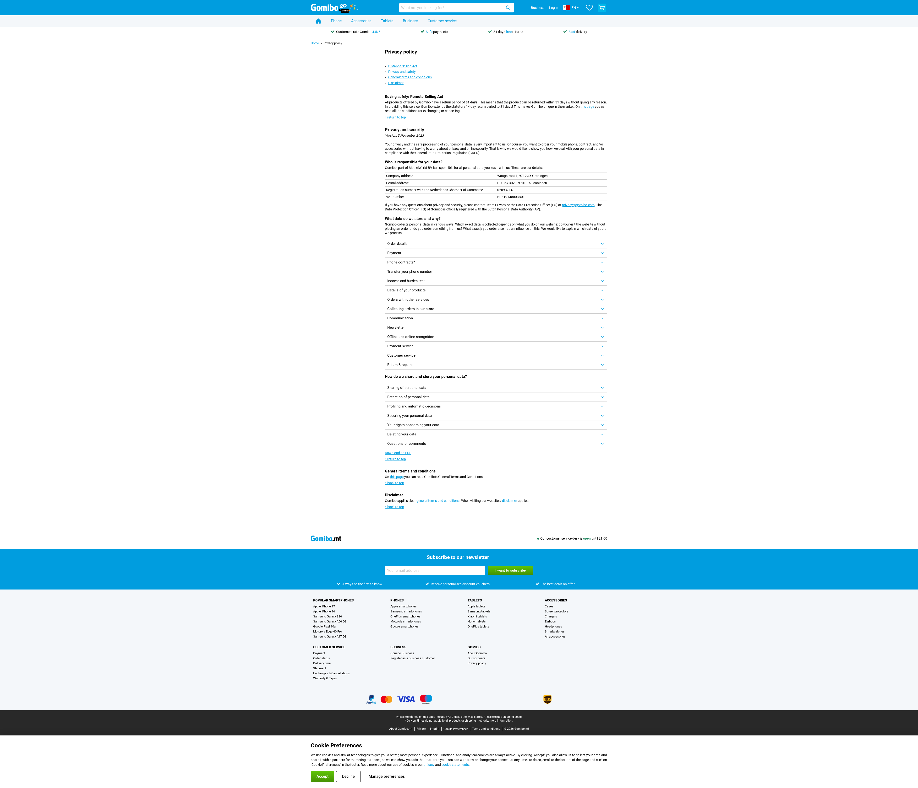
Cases (549, 606)
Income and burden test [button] (406, 281)
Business (410, 21)
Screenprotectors (556, 611)
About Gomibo (477, 653)
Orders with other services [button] (408, 299)
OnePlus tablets (478, 626)
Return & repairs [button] (400, 365)
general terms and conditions (437, 501)
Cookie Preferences (455, 729)
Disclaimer (396, 83)
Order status (321, 658)
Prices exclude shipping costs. (503, 716)
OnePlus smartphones (405, 616)
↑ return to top (395, 117)
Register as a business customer (412, 658)
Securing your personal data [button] (409, 415)
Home (315, 43)
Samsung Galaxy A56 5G (329, 621)
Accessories (361, 21)
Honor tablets (477, 621)
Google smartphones (404, 626)
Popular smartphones (333, 600)
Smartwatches (555, 631)
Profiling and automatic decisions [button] (414, 406)
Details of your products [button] (406, 290)
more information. (501, 720)
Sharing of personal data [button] (406, 388)
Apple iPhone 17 (324, 606)
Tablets (387, 21)
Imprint (434, 728)
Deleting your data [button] (401, 434)
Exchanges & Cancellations (331, 673)
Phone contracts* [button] (401, 262)
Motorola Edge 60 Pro (327, 631)
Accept (322, 776)
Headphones (553, 626)
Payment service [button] (400, 346)
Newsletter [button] (396, 327)
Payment (319, 653)
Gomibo (474, 647)
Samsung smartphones (406, 611)
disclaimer (509, 501)
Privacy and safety (402, 72)
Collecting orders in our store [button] (410, 309)
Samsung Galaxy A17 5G (329, 636)
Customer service (442, 21)
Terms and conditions (486, 728)
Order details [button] (397, 243)
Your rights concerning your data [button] (413, 425)
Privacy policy (333, 43)
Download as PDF (398, 453)
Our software (476, 658)
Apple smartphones (403, 606)
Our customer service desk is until (573, 538)
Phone (336, 21)
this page (587, 106)
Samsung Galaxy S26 (327, 616)
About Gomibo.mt (400, 728)
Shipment (319, 668)
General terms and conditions (410, 77)
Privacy (421, 728)
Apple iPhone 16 (324, 611)
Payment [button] (394, 253)
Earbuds (550, 621)
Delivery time (322, 663)
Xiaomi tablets (477, 616)
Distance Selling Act (402, 66)
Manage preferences (387, 776)
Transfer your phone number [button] (409, 271)
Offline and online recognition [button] (410, 337)
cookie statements (455, 765)
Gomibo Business (402, 653)
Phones (397, 600)
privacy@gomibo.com (578, 205)
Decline (348, 776)
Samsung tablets (479, 611)
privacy (429, 765)
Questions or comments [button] (406, 443)
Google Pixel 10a (324, 626)
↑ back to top (394, 483)
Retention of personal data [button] (408, 397)
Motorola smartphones (405, 621)
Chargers (551, 616)
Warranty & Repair (325, 678)
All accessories (555, 636)
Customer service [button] (401, 355)
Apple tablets (476, 606)
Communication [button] (400, 318)
